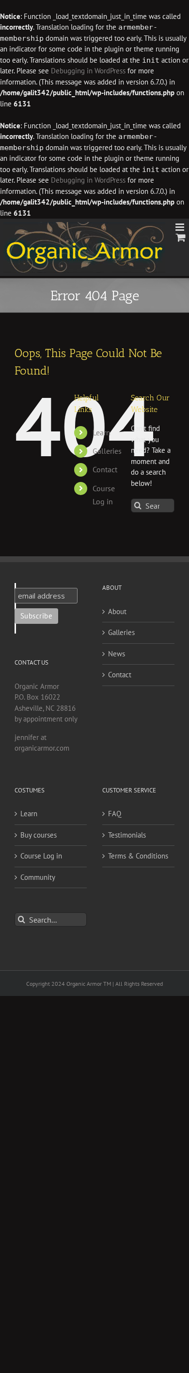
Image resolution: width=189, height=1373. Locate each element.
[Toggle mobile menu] (180, 227)
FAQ (114, 813)
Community (37, 877)
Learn (101, 432)
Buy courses (38, 835)
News (116, 653)
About (117, 611)
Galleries (107, 451)
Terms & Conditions (138, 855)
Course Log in (41, 855)
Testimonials (127, 835)
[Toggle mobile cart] (181, 237)
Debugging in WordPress (88, 70)
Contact (105, 469)
